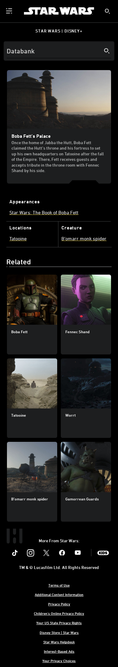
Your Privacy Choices (59, 661)
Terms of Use (59, 585)
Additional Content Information (59, 594)
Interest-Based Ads (59, 651)
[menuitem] (10, 11)
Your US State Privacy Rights (59, 623)
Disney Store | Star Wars (59, 632)
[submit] (107, 11)
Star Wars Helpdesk (59, 642)
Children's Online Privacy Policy (59, 613)
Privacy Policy (59, 604)
